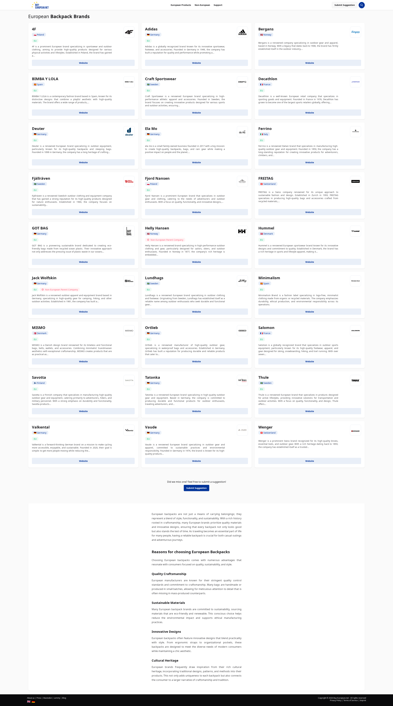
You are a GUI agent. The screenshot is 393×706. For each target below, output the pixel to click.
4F (34, 28)
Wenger (265, 427)
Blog (64, 698)
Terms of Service (350, 700)
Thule (263, 377)
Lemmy (57, 698)
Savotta (39, 377)
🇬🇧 (28, 701)
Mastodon (47, 698)
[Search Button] (362, 5)
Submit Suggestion (345, 5)
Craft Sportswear (160, 78)
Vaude (151, 427)
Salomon (266, 327)
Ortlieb (151, 327)
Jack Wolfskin (44, 277)
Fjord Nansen (157, 178)
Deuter (38, 128)
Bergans (266, 28)
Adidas (151, 28)
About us (31, 698)
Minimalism (269, 277)
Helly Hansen (157, 228)
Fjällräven (41, 178)
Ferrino (265, 128)
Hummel (266, 228)
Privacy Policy (335, 700)
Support (218, 5)
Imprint (363, 700)
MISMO (38, 327)
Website (83, 62)
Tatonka (152, 377)
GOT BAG (40, 228)
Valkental (41, 427)
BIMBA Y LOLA (45, 78)
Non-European (202, 5)
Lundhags (154, 277)
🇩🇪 (33, 701)
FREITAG (265, 178)
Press (39, 698)
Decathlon (267, 78)
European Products (181, 5)
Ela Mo (151, 128)
